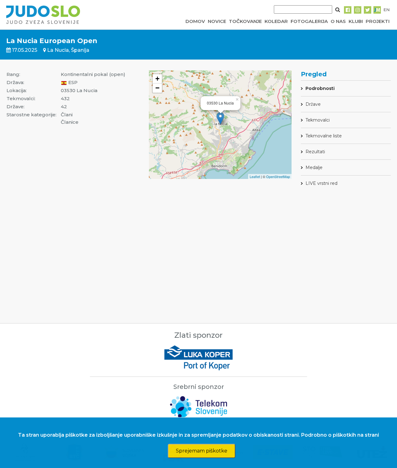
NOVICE (217, 21)
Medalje (314, 167)
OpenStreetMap (278, 176)
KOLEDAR (276, 21)
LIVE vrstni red (321, 183)
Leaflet (255, 176)
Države (313, 104)
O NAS (338, 21)
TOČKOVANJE (245, 21)
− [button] (157, 88)
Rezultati (315, 151)
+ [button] (157, 78)
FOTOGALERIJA (309, 21)
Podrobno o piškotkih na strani (340, 435)
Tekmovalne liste (324, 136)
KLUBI (356, 21)
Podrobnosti (320, 88)
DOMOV (195, 21)
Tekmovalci (318, 120)
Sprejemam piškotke (201, 451)
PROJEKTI (378, 21)
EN (386, 9)
